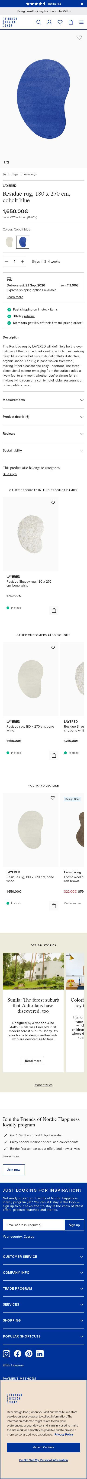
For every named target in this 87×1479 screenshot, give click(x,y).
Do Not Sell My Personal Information (43, 1460)
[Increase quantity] (22, 261)
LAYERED (9, 186)
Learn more (11, 1156)
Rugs (15, 174)
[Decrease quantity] (6, 261)
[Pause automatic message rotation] (82, 3)
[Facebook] (17, 1353)
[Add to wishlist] (79, 37)
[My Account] (49, 22)
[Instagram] (6, 1353)
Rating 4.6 (54, 3)
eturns (30, 316)
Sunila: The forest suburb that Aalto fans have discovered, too (33, 1005)
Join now (13, 1170)
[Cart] (70, 22)
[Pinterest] (28, 1353)
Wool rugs (30, 174)
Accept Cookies (43, 1447)
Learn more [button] (15, 297)
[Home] (4, 174)
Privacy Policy (64, 1434)
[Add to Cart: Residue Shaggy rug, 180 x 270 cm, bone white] (53, 610)
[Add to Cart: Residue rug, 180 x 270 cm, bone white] (53, 755)
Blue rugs (10, 474)
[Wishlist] (60, 22)
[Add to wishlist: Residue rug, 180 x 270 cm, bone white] (53, 647)
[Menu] (81, 22)
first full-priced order (66, 323)
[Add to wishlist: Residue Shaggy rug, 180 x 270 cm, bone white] (53, 502)
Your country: (13, 1237)
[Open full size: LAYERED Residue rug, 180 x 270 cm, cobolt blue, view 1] (43, 99)
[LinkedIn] (40, 1353)
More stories (44, 1085)
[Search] (38, 22)
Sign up (74, 1225)
